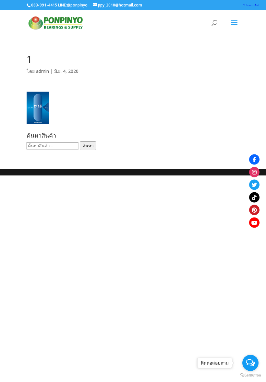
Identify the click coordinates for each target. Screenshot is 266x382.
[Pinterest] (254, 210)
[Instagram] (254, 172)
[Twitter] (254, 185)
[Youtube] (254, 223)
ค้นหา (87, 146)
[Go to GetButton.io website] (250, 375)
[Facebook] (254, 159)
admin (42, 71)
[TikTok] (254, 197)
